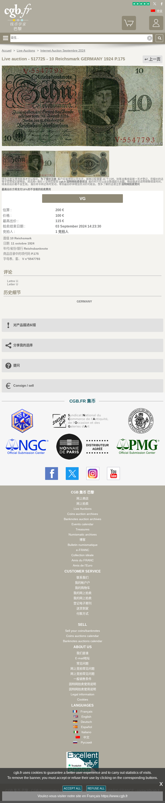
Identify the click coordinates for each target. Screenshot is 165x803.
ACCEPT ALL (72, 788)
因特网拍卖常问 (131, 184)
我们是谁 (82, 653)
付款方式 (82, 613)
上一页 (154, 59)
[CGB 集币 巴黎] (18, 31)
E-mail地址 (82, 658)
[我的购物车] (129, 29)
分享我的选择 (23, 345)
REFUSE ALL (96, 788)
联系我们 (82, 577)
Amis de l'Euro (82, 565)
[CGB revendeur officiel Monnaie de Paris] (82, 447)
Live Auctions (83, 508)
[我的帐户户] (156, 29)
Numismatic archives (83, 534)
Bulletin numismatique (83, 545)
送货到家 (82, 608)
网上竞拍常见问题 (82, 668)
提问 (16, 365)
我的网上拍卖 (82, 593)
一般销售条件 (82, 679)
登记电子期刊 (82, 603)
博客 (82, 539)
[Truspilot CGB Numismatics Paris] (141, 4)
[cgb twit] (154, 4)
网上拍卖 (82, 503)
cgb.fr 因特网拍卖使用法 (73, 181)
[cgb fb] (160, 4)
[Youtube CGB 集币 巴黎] (113, 473)
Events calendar (82, 524)
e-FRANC (82, 550)
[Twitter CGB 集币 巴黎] (72, 473)
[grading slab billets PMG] (137, 447)
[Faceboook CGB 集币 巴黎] (51, 473)
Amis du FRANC (83, 560)
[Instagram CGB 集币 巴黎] (92, 473)
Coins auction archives (82, 514)
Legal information (82, 694)
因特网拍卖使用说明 (82, 684)
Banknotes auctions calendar (82, 641)
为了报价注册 (48, 179)
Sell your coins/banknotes (82, 630)
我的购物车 (82, 587)
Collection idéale (82, 555)
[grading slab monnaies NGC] (27, 447)
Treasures (82, 529)
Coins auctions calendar (82, 636)
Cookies (82, 699)
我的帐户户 (82, 582)
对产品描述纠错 (24, 325)
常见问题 (82, 663)
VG (82, 198)
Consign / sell (23, 385)
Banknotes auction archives (82, 519)
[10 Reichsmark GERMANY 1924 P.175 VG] (82, 145)
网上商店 (82, 498)
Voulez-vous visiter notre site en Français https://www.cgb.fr (83, 796)
